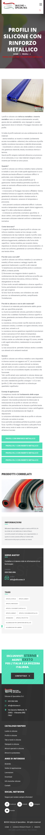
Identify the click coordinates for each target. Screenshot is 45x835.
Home (15, 54)
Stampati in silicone (12, 744)
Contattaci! (21, 676)
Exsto (27, 659)
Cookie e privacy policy (22, 827)
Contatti (7, 786)
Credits (37, 827)
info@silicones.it (17, 579)
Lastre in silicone (11, 731)
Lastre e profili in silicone (19, 830)
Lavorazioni (9, 773)
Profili (25, 54)
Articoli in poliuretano (12, 753)
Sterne (30, 655)
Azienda (8, 764)
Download (8, 777)
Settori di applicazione (13, 768)
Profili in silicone (11, 735)
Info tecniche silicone (12, 781)
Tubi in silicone (32, 830)
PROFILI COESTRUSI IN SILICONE (18, 504)
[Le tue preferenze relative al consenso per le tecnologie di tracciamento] (2, 626)
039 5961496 (10, 572)
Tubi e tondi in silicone (13, 740)
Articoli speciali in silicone (14, 749)
